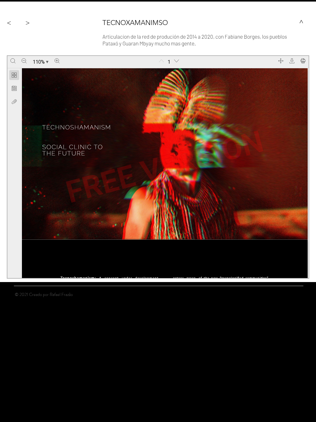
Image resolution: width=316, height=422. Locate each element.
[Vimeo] (300, 294)
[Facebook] (284, 294)
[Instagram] (292, 294)
